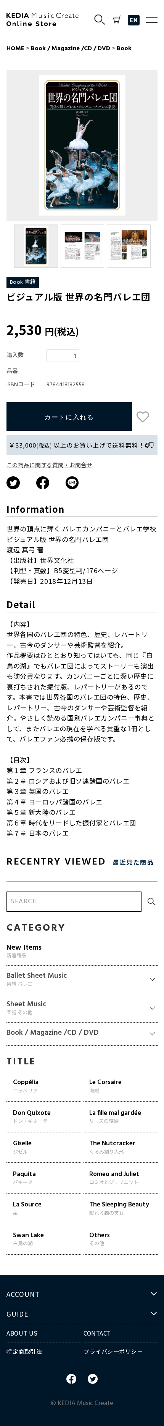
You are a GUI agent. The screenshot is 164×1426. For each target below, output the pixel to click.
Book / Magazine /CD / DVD (70, 49)
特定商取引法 (24, 1351)
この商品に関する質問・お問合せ (49, 465)
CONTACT (97, 1333)
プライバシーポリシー (113, 1351)
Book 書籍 (23, 282)
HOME (15, 49)
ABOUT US (21, 1333)
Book (123, 49)
